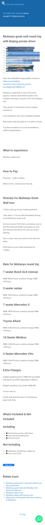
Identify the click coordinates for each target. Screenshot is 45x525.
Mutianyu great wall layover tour (19, 495)
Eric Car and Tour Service (13, 4)
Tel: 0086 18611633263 (13, 13)
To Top (22, 514)
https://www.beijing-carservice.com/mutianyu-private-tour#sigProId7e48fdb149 (17, 84)
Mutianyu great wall (14, 493)
